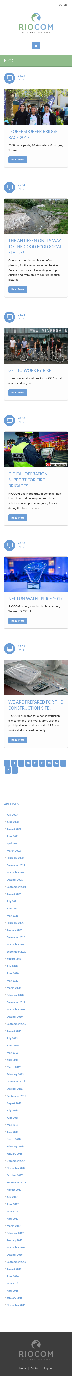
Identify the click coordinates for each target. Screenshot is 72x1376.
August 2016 (14, 1269)
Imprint (48, 1368)
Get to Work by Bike (29, 370)
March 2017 (14, 1226)
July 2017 (12, 1197)
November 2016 (16, 1247)
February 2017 (15, 1233)
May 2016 (12, 1283)
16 (7, 770)
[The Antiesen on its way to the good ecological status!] (36, 216)
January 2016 (14, 1298)
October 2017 (15, 1175)
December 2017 (16, 1161)
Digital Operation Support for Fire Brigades (28, 480)
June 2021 (13, 908)
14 (56, 763)
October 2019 (15, 1016)
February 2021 (15, 923)
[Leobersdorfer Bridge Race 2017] (36, 107)
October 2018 (15, 1089)
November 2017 (16, 1168)
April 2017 (12, 1218)
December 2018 (16, 1081)
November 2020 (16, 944)
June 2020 (13, 973)
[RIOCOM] (36, 23)
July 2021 (12, 901)
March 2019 (14, 1067)
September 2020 (16, 951)
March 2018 (14, 1139)
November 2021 (16, 872)
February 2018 (15, 1146)
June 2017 (13, 1204)
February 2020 (15, 995)
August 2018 (14, 1103)
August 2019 (14, 1031)
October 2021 (15, 879)
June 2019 (13, 1045)
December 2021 (16, 865)
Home (22, 1368)
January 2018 (14, 1153)
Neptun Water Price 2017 (35, 599)
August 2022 (14, 829)
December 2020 (16, 937)
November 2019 (16, 1009)
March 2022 (14, 850)
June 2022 (13, 836)
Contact (35, 1368)
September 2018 (16, 1096)
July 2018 (12, 1110)
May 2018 (12, 1125)
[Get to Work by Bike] (36, 346)
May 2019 (12, 1052)
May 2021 (12, 915)
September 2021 (16, 887)
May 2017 (12, 1211)
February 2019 (15, 1074)
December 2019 (16, 1002)
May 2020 (12, 980)
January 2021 (14, 930)
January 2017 (14, 1240)
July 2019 (12, 1038)
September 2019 (16, 1024)
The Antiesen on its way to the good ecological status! (35, 247)
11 (35, 763)
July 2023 (12, 814)
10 (28, 763)
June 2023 (13, 822)
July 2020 (12, 966)
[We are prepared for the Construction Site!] (36, 677)
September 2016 (16, 1262)
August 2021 (14, 894)
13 (49, 763)
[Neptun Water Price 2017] (36, 574)
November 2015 (16, 1305)
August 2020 (14, 959)
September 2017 (16, 1182)
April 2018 (12, 1132)
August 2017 (14, 1189)
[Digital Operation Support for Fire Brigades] (36, 449)
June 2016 (13, 1276)
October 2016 (15, 1254)
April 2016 (12, 1290)
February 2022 (15, 858)
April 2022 (12, 843)
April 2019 (12, 1060)
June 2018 (13, 1117)
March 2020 (14, 988)
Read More (17, 159)
